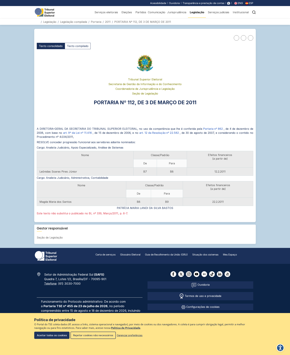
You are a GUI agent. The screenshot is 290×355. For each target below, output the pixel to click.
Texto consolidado (51, 46)
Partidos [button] (140, 12)
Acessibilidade (158, 3)
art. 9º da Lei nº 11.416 (78, 132)
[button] (253, 12)
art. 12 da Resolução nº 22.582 (159, 132)
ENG (240, 3)
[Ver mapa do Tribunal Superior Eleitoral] (40, 274)
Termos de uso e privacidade (202, 296)
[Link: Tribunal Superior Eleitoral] (46, 255)
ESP (250, 3)
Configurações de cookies (202, 307)
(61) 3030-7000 (69, 283)
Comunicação (156, 12)
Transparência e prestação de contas (203, 3)
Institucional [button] (241, 12)
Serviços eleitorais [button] (106, 12)
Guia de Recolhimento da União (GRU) (166, 254)
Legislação (49, 21)
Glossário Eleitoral (130, 254)
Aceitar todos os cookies (52, 335)
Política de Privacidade (125, 327)
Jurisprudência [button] (176, 12)
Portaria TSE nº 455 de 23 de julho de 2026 (75, 306)
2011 (108, 21)
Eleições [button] (127, 12)
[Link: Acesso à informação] (228, 3)
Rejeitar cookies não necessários (93, 335)
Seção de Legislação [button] (50, 237)
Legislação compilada (73, 21)
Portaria (96, 21)
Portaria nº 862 (213, 128)
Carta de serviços (105, 254)
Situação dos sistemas (205, 254)
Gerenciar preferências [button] (129, 335)
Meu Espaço (230, 254)
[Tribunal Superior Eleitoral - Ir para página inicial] (44, 12)
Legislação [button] (197, 12)
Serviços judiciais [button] (218, 12)
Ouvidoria (174, 3)
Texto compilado (77, 46)
